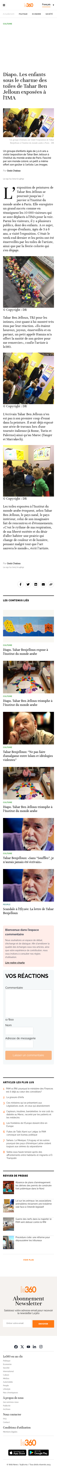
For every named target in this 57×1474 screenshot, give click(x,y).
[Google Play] (38, 1452)
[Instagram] (41, 1347)
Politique (23, 14)
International (8, 1371)
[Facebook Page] (16, 1347)
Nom (8, 1025)
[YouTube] (28, 1347)
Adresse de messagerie (20, 1038)
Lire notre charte (15, 962)
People (6, 1385)
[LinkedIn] (34, 1347)
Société (49, 14)
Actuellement (8, 14)
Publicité (6, 1406)
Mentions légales (10, 1432)
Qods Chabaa (14, 170)
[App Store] (17, 1452)
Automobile (8, 1382)
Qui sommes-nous (11, 1402)
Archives (6, 1409)
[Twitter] (22, 1347)
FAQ (5, 1419)
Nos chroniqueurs (10, 1393)
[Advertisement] (28, 46)
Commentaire (14, 987)
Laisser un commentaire (28, 1055)
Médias (6, 1378)
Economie (36, 14)
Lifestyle (6, 1389)
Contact (6, 1422)
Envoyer (43, 1324)
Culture (7, 24)
